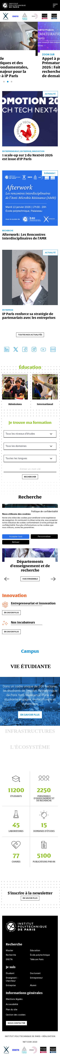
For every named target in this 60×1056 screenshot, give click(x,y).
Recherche (11, 954)
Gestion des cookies (15, 1014)
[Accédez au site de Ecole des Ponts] (24, 1050)
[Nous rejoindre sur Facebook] (24, 349)
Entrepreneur (36, 977)
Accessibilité (12, 1004)
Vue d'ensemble (30, 579)
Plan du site (11, 1009)
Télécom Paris (37, 959)
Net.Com (27, 1042)
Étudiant (10, 973)
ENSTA (9, 959)
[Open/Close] (55, 5)
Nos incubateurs (23, 622)
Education (35, 950)
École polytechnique (40, 954)
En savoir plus (11, 612)
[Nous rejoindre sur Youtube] (43, 349)
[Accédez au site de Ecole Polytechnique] (6, 1050)
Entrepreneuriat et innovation (33, 603)
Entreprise (11, 985)
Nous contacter (16, 1023)
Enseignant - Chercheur (12, 979)
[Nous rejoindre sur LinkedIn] (6, 349)
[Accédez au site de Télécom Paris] (43, 1050)
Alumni (33, 985)
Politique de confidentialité (44, 511)
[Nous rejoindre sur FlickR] (53, 349)
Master (9, 950)
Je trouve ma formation (30, 422)
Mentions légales (14, 999)
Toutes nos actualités (30, 334)
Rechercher (30, 477)
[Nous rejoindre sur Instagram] (34, 349)
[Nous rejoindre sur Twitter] (16, 349)
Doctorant (35, 973)
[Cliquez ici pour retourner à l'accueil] (13, 4)
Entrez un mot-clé (30, 469)
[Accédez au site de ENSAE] (33, 1050)
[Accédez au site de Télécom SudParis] (53, 1050)
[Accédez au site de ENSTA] (15, 1050)
